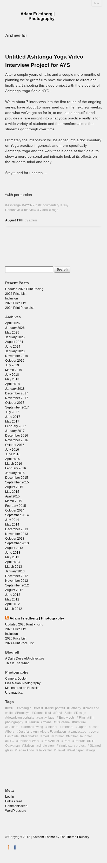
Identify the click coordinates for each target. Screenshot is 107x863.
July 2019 (12, 365)
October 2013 (14, 538)
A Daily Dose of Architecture (24, 658)
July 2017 (12, 412)
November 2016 (16, 440)
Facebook (13, 846)
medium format (53, 736)
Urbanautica (14, 692)
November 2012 (16, 581)
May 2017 (12, 421)
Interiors (67, 727)
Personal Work (28, 741)
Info (96, 3)
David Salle (63, 713)
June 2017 (12, 417)
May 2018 (12, 379)
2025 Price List (15, 303)
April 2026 (12, 323)
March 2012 (13, 609)
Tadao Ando (25, 750)
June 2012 (12, 595)
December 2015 (16, 478)
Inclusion (11, 298)
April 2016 (12, 459)
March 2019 (13, 370)
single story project (72, 745)
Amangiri (25, 708)
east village (46, 717)
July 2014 (12, 520)
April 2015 (12, 496)
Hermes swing (33, 727)
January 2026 (15, 328)
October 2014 (14, 510)
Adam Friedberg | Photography (38, 16)
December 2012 (16, 576)
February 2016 (15, 468)
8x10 (10, 708)
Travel (60, 750)
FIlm (82, 717)
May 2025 (12, 332)
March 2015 (13, 501)
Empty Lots (67, 717)
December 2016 (16, 435)
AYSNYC (30, 205)
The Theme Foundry (74, 837)
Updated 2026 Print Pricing (24, 289)
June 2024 (12, 346)
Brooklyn (23, 713)
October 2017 (14, 403)
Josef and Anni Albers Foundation (42, 731)
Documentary (49, 205)
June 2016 (12, 454)
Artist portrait (56, 708)
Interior (52, 727)
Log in (9, 796)
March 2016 (13, 463)
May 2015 (12, 492)
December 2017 (16, 393)
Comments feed (16, 806)
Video (43, 210)
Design (81, 713)
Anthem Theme (43, 837)
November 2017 (16, 398)
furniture (80, 722)
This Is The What (17, 663)
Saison (29, 745)
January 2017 (15, 431)
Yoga (54, 210)
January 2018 (15, 389)
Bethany (75, 708)
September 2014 (17, 515)
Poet (67, 741)
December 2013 (16, 529)
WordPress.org (15, 811)
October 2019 (14, 360)
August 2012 (14, 590)
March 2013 (13, 566)
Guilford (12, 727)
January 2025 (15, 337)
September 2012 (17, 585)
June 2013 (12, 552)
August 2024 (14, 342)
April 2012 (12, 604)
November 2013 (16, 534)
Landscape (78, 731)
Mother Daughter (80, 736)
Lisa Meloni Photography (23, 683)
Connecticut (42, 713)
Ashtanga (14, 205)
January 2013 (15, 571)
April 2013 (12, 562)
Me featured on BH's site (22, 688)
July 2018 (12, 374)
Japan (82, 727)
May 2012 (12, 599)
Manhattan (30, 736)
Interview (29, 210)
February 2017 (15, 426)
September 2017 (17, 407)
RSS (7, 846)
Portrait (80, 741)
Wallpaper (76, 750)
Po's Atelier (51, 741)
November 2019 (16, 356)
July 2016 (12, 449)
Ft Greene (63, 722)
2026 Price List (15, 294)
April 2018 (12, 384)
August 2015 (14, 487)
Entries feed (13, 801)
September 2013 (17, 543)
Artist (39, 708)
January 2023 (15, 351)
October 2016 (14, 445)
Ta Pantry (45, 750)
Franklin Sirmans (39, 722)
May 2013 (12, 557)
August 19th (14, 220)
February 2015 (15, 506)
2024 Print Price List (19, 308)
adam (33, 220)
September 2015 (17, 482)
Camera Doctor (16, 678)
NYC (10, 741)
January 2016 (15, 473)
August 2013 (14, 548)
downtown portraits (20, 717)
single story (46, 745)
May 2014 (12, 524)
